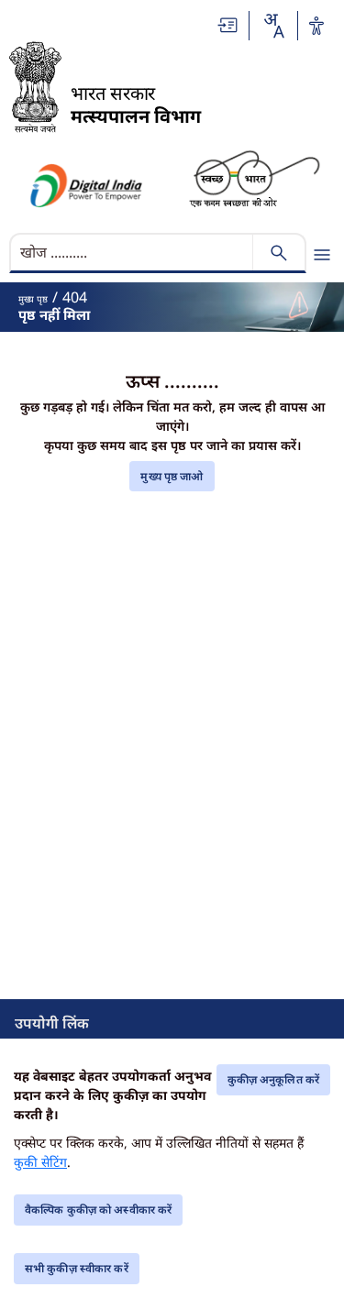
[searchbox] (133, 252)
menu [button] (322, 255)
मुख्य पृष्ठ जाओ (171, 476)
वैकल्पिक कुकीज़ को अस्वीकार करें (98, 1209)
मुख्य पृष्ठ (33, 298)
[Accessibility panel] (316, 25)
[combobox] (273, 25)
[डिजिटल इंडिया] (86, 185)
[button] (228, 25)
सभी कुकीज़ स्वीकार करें (76, 1268)
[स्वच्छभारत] (254, 177)
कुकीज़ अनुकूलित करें (273, 1079)
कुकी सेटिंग (40, 1162)
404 (74, 297)
